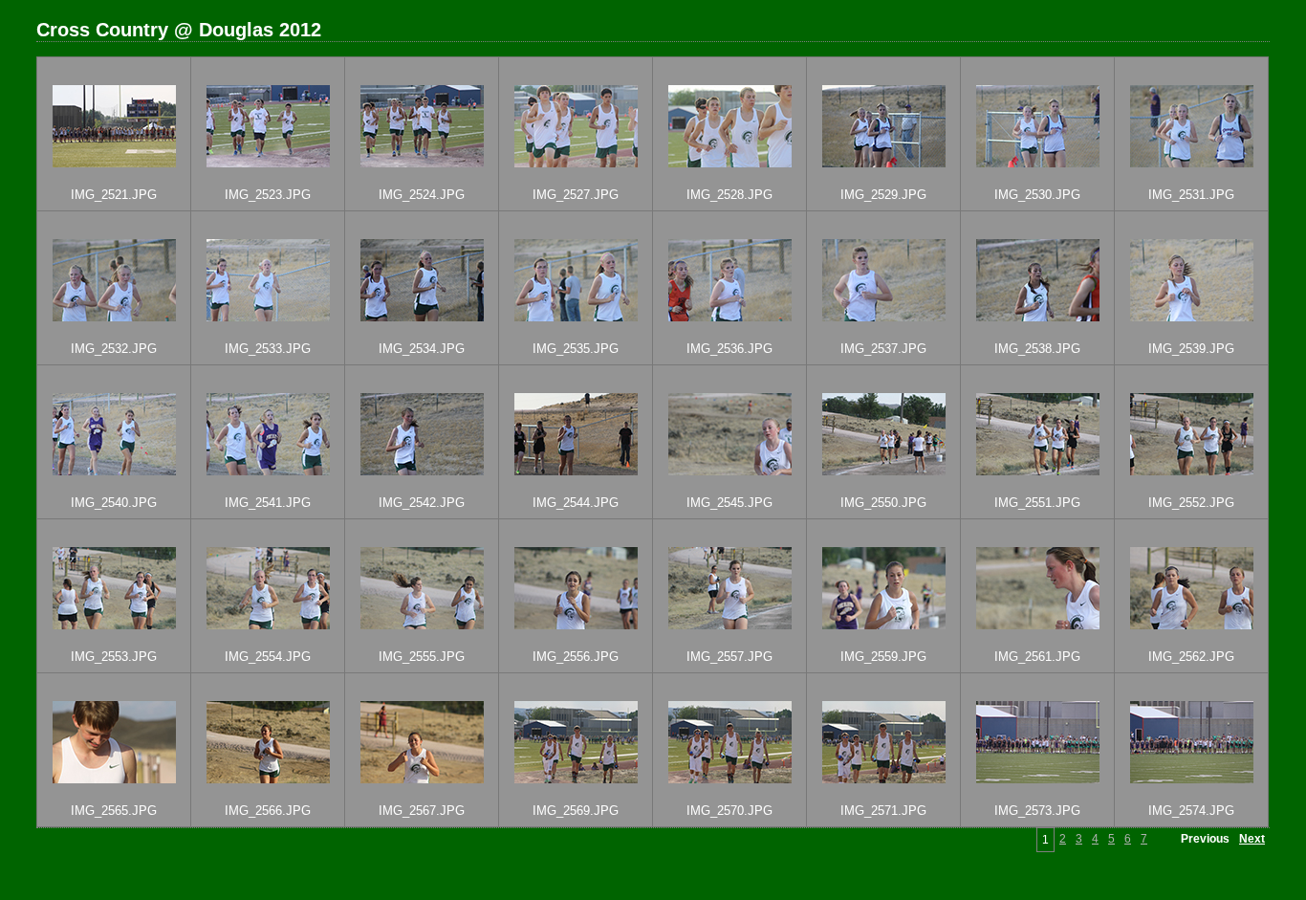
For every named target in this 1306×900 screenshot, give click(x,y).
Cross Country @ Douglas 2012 (178, 29)
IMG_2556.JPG (576, 656)
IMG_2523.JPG (268, 194)
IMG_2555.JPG (422, 656)
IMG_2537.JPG (883, 348)
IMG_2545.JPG (729, 502)
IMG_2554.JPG (268, 656)
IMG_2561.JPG (1037, 656)
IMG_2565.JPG (114, 810)
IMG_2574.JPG (1191, 810)
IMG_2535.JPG (576, 348)
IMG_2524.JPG (422, 194)
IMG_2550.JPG (883, 502)
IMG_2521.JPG (114, 194)
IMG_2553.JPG (114, 656)
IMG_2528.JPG (729, 194)
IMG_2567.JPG (422, 810)
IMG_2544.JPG (576, 502)
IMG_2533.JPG (268, 348)
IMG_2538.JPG (1037, 348)
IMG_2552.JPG (1191, 502)
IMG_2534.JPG (422, 348)
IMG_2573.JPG (1037, 810)
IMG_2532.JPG (114, 348)
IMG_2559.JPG (883, 656)
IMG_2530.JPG (1037, 194)
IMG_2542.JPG (422, 502)
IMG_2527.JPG (576, 194)
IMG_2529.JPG (883, 194)
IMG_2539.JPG (1191, 348)
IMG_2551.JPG (1037, 502)
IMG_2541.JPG (268, 502)
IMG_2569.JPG (576, 810)
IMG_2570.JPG (729, 810)
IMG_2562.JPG (1191, 656)
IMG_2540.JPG (114, 502)
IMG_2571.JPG (883, 810)
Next (1252, 838)
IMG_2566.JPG (268, 810)
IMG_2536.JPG (729, 348)
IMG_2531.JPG (1191, 194)
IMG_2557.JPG (729, 656)
